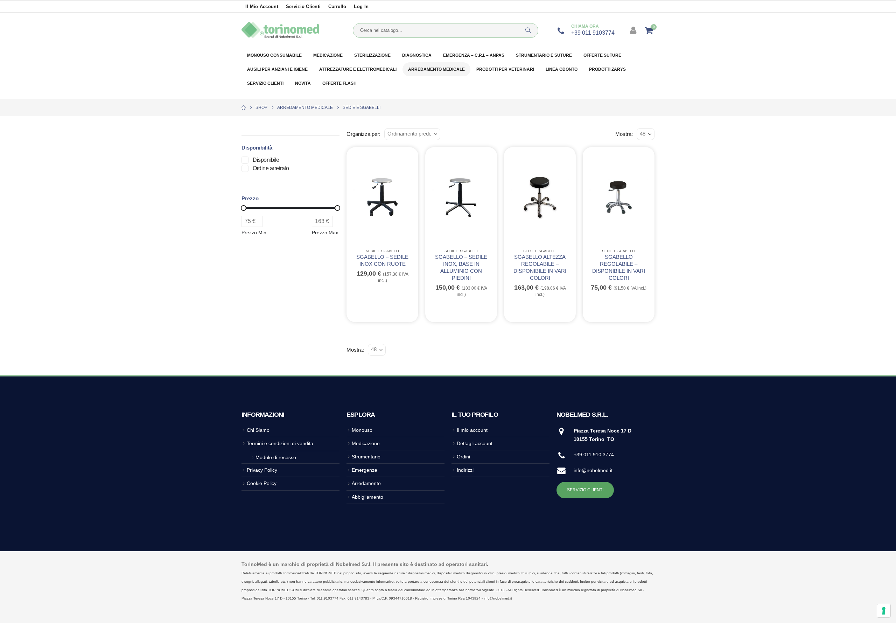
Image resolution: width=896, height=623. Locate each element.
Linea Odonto (562, 69)
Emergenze (364, 470)
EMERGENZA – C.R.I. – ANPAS (473, 55)
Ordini (463, 456)
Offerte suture (602, 55)
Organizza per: (363, 134)
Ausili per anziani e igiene (277, 69)
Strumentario (366, 456)
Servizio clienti (303, 6)
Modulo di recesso (275, 457)
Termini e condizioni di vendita (280, 443)
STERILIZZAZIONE (372, 55)
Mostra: (624, 134)
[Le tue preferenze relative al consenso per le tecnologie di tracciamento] (883, 610)
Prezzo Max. (326, 232)
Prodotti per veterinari (505, 69)
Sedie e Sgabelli (382, 251)
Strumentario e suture (544, 55)
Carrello (337, 6)
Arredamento (366, 483)
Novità (303, 83)
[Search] (528, 30)
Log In (361, 6)
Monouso (362, 430)
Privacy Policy (262, 470)
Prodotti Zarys (607, 69)
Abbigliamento (367, 497)
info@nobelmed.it (593, 470)
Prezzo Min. (254, 232)
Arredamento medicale (436, 69)
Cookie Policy (261, 483)
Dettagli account (474, 443)
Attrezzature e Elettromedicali (358, 69)
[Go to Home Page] (243, 107)
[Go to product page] (382, 197)
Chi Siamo (258, 430)
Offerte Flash (339, 83)
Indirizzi (465, 470)
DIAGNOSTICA (417, 55)
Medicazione (328, 55)
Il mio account (261, 6)
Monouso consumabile (274, 55)
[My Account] (634, 30)
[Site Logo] (280, 30)
